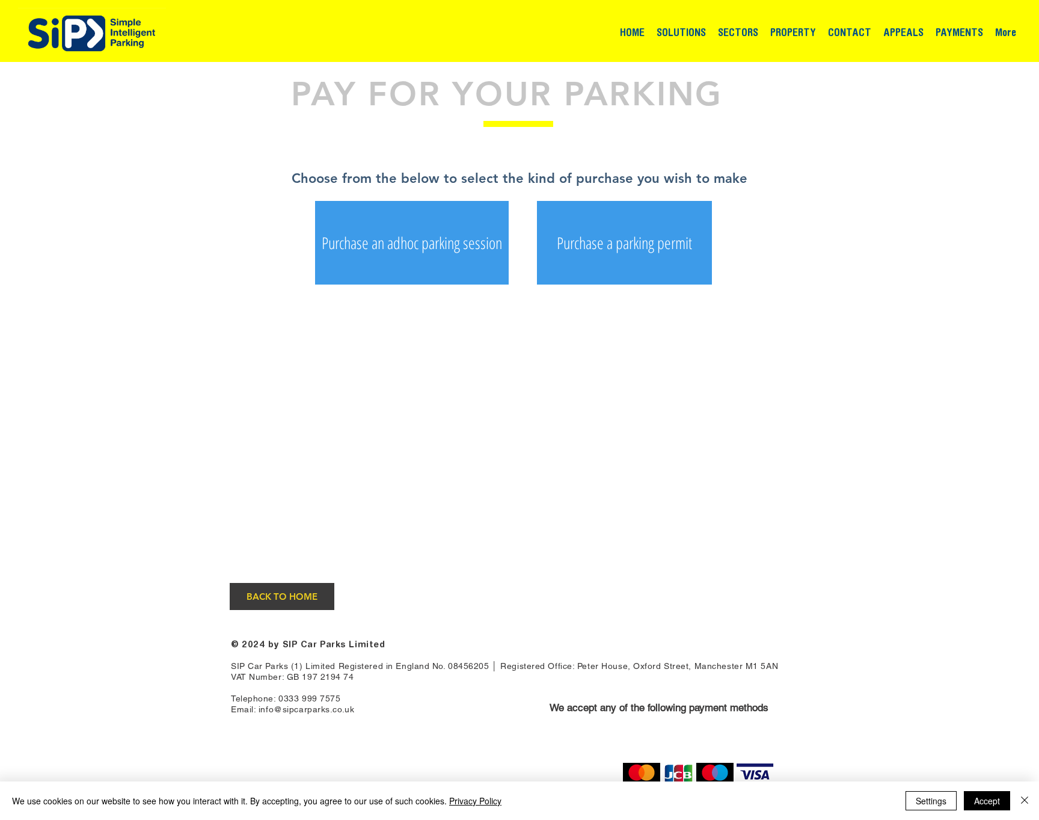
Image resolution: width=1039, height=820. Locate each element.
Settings (931, 801)
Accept (987, 801)
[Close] (1024, 800)
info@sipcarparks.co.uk (306, 709)
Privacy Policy (475, 801)
